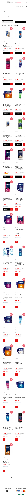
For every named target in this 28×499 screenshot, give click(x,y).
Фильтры (20, 21)
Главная (6, 11)
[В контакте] (7, 491)
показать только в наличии (12, 25)
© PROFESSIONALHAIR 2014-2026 (14, 497)
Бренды (10, 11)
